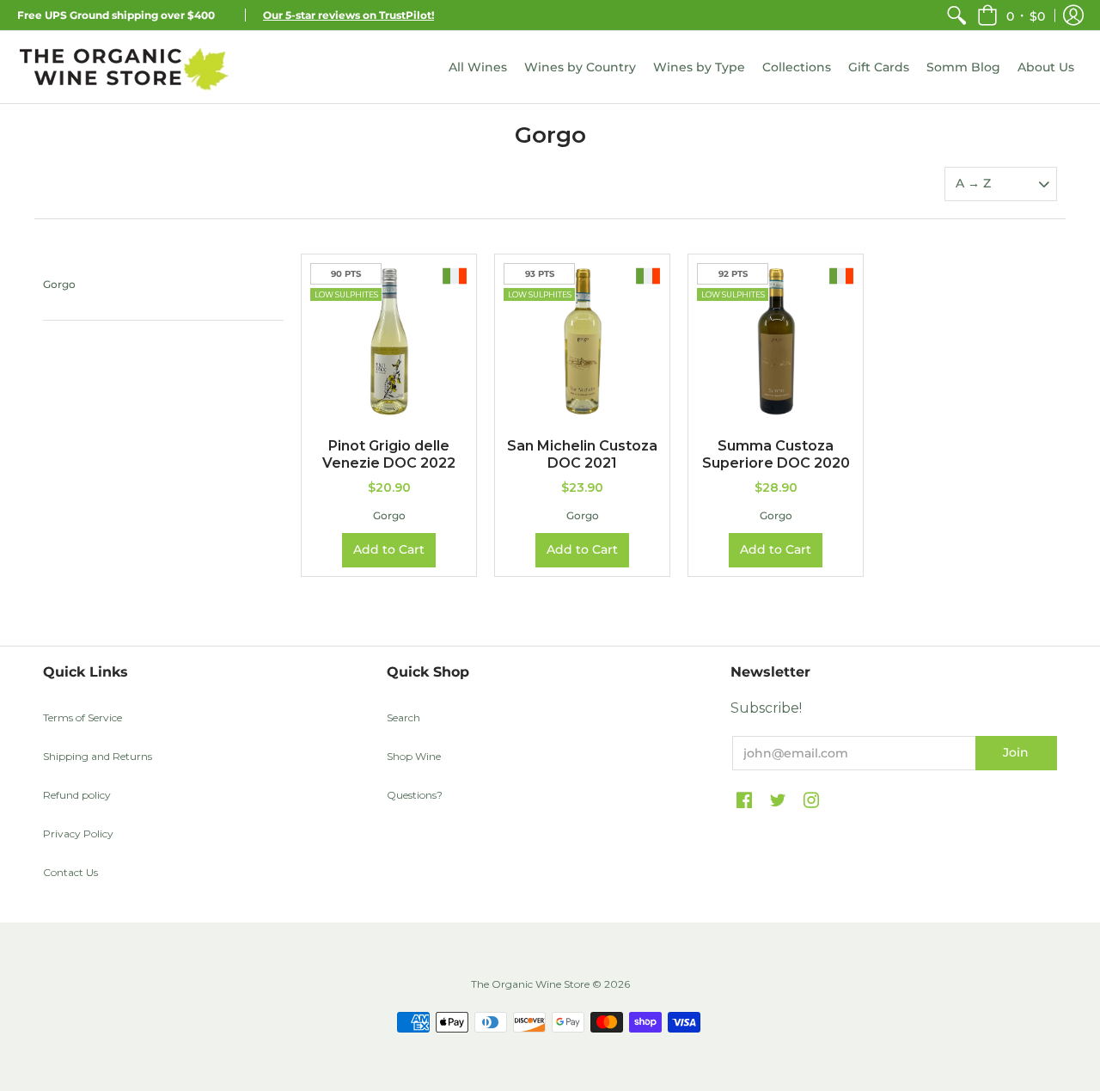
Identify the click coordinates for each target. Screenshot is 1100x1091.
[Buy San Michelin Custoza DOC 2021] (582, 341)
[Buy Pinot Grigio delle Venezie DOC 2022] (389, 341)
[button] (1011, 15)
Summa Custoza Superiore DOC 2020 (776, 454)
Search (403, 717)
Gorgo (59, 284)
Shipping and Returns (97, 756)
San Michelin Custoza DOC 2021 (582, 454)
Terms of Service (82, 717)
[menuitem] (956, 15)
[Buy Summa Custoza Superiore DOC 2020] (775, 341)
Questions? (415, 794)
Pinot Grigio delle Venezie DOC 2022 (388, 454)
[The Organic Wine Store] (124, 67)
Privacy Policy (78, 833)
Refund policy (77, 794)
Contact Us (70, 872)
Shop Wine (414, 756)
